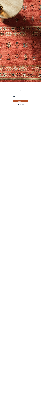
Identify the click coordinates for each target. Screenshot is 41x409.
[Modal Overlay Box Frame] (20, 204)
